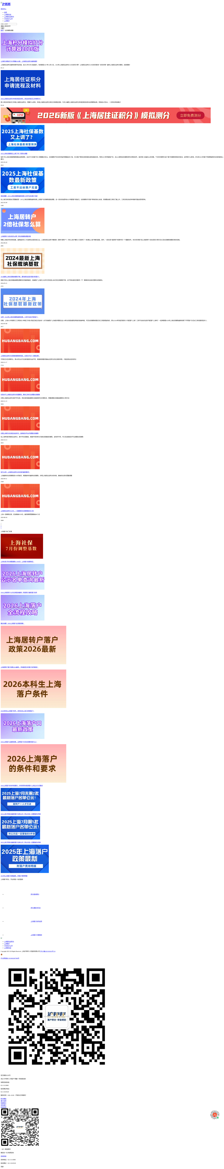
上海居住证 (7, 14)
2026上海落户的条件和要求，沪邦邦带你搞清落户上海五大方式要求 (22, 785)
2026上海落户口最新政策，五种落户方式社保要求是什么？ (19, 742)
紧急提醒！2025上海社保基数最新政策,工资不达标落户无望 (19, 196)
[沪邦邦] (5, 4)
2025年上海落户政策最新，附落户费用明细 (14, 876)
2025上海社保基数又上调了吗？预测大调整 (14, 153)
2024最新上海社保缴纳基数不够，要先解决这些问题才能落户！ (20, 276)
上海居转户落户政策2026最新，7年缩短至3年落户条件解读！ (19, 667)
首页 (5, 12)
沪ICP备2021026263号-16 (47, 951)
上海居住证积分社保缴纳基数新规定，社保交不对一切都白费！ (20, 356)
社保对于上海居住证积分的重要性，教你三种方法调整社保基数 (20, 394)
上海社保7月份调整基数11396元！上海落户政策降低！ (17, 561)
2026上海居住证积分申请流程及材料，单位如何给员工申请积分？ (21, 98)
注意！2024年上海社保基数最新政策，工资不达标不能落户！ (19, 317)
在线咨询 (3, 1107)
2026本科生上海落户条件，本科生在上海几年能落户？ (17, 711)
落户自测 (3, 1101)
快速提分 (3, 1103)
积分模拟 (3, 1098)
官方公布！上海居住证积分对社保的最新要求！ (15, 472)
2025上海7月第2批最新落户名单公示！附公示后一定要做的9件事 (21, 814)
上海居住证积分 (9, 16)
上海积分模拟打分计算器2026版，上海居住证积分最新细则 (19, 61)
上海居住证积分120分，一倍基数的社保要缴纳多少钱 (17, 511)
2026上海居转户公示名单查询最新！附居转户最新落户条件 (19, 592)
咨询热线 (3, 1156)
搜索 (2, 28)
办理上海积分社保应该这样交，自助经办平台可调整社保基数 (19, 433)
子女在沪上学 (8, 18)
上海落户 (7, 21)
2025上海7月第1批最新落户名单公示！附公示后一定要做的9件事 (21, 842)
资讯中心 (3, 9)
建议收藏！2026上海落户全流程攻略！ (12, 623)
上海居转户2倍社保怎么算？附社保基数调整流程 (16, 236)
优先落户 (3, 1105)
